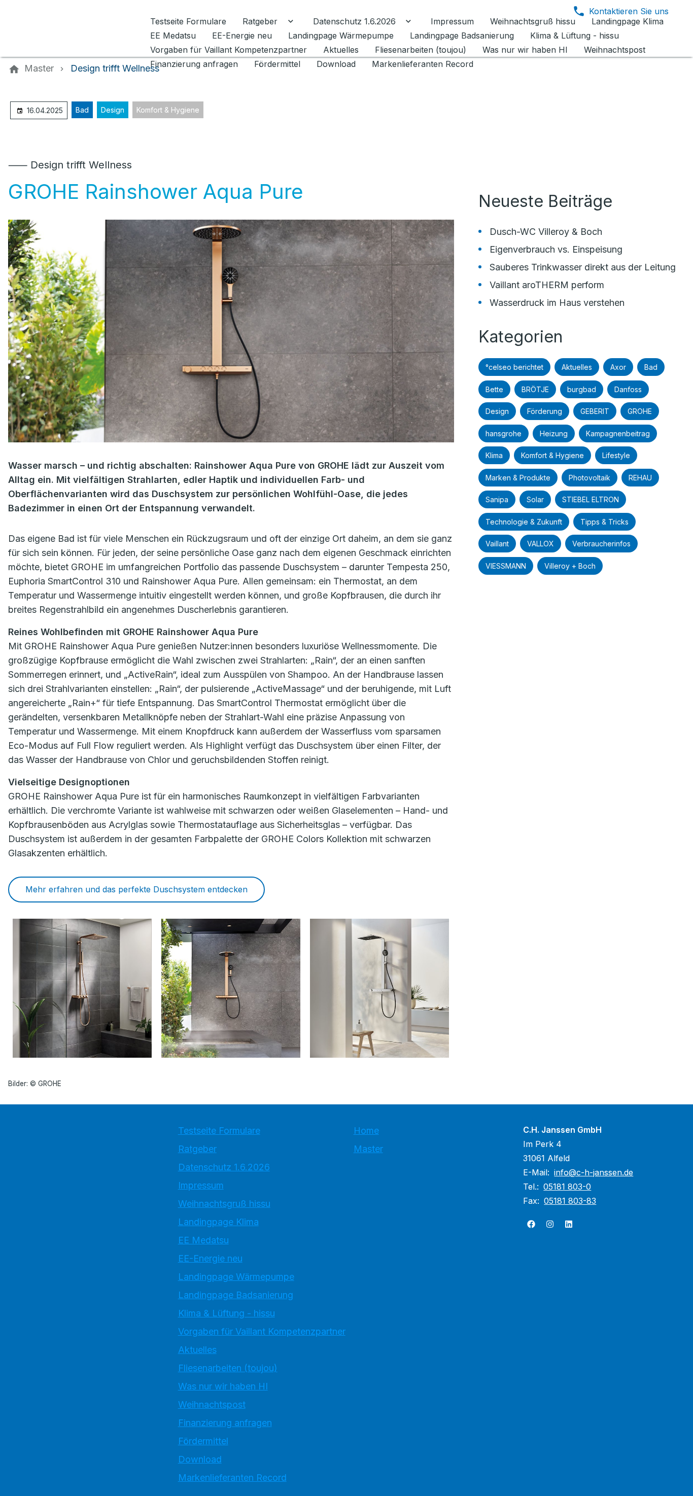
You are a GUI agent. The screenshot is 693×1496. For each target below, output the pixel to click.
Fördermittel (203, 1441)
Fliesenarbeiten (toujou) (228, 1368)
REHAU (640, 477)
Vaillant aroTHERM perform (547, 285)
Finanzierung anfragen (225, 1422)
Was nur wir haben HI (223, 1386)
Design (112, 110)
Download (200, 1459)
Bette (494, 389)
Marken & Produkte (518, 477)
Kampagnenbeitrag (618, 433)
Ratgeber (197, 1148)
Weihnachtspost (212, 1404)
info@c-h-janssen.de (593, 1172)
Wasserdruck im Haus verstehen (557, 302)
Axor (618, 367)
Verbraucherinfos (601, 543)
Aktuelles (577, 367)
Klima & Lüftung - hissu (226, 1313)
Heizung (554, 433)
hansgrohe (504, 433)
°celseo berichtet (514, 367)
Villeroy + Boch (570, 566)
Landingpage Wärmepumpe (236, 1276)
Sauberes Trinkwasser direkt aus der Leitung (583, 267)
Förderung (544, 411)
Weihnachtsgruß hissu (224, 1203)
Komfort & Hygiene (167, 110)
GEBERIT (594, 411)
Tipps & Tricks (604, 521)
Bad (82, 110)
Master (368, 1148)
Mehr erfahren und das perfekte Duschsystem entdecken (136, 889)
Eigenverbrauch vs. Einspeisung (556, 249)
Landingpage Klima (218, 1221)
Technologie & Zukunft (524, 521)
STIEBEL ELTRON (590, 499)
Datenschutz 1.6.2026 (224, 1167)
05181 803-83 (570, 1201)
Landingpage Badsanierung (235, 1295)
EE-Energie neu (210, 1258)
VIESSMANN (506, 566)
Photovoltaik (589, 477)
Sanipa (497, 499)
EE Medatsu (203, 1240)
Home (366, 1130)
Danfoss (628, 389)
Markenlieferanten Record (232, 1477)
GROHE (640, 411)
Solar (535, 499)
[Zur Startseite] (77, 28)
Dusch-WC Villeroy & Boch (546, 231)
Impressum (201, 1185)
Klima (494, 455)
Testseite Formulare (219, 1130)
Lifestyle (616, 455)
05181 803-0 (567, 1186)
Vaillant (497, 543)
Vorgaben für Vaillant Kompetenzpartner (261, 1331)
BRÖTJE (535, 389)
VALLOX (540, 543)
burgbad (581, 389)
